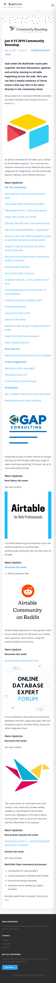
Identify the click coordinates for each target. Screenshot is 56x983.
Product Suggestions (15, 361)
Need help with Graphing (17, 266)
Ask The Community (15, 187)
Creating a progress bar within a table (23, 300)
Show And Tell (12, 348)
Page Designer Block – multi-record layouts (26, 210)
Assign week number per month (20, 216)
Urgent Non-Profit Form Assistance (22, 336)
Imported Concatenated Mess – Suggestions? (27, 229)
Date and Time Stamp (15, 319)
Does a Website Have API (17, 342)
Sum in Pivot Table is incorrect (19, 273)
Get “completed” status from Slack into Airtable (27, 394)
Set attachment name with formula (22, 660)
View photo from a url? (16, 374)
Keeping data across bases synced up (23, 400)
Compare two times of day (17, 313)
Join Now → (10, 967)
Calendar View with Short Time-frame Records (27, 223)
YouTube (6, 947)
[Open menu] (52, 5)
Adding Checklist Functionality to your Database (28, 355)
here (12, 103)
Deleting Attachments (15, 306)
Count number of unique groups (21, 381)
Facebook (6, 944)
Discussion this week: (16, 567)
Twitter (5, 940)
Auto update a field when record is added (24, 203)
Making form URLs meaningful (20, 368)
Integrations (11, 387)
